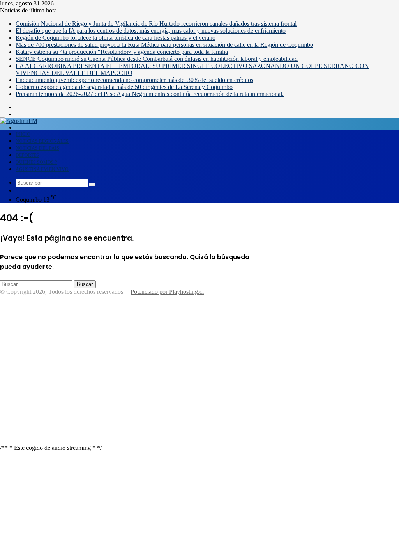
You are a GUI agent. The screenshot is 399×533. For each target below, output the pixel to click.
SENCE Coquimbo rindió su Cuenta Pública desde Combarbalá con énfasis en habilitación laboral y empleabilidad (157, 58)
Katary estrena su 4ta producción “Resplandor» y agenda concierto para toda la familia (122, 51)
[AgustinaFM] (18, 120)
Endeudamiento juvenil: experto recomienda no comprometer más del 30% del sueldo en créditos (134, 79)
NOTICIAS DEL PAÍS (37, 148)
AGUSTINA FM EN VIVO (42, 169)
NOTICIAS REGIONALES (42, 141)
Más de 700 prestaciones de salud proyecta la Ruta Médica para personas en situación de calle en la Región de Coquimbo (164, 44)
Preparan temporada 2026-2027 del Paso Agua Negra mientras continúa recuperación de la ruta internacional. (150, 94)
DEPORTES (27, 155)
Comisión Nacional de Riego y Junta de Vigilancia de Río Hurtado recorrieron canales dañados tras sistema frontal (156, 23)
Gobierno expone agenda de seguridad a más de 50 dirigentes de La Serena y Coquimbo (124, 87)
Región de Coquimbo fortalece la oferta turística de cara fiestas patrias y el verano (115, 37)
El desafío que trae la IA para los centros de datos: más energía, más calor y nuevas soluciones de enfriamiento (151, 30)
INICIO (23, 134)
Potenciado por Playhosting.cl (167, 291)
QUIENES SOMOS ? (36, 162)
